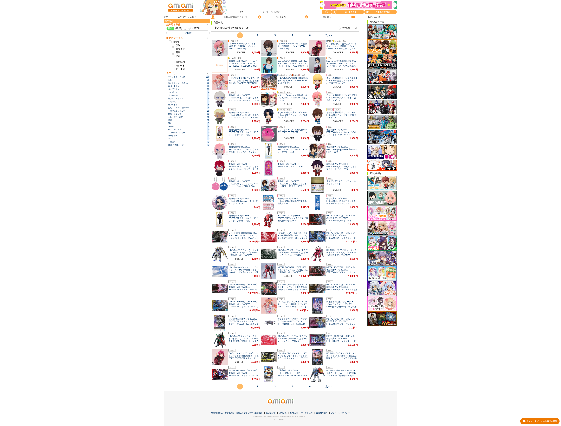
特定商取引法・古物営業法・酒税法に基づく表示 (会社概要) (236, 413)
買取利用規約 (321, 413)
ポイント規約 (306, 413)
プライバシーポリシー (340, 413)
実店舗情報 (270, 413)
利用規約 (294, 413)
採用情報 (282, 413)
